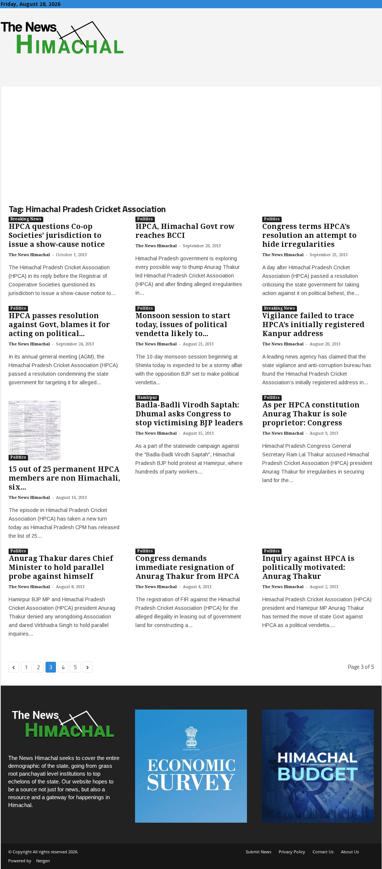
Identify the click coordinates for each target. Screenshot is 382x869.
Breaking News (25, 219)
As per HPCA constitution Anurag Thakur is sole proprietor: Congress (311, 414)
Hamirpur (147, 397)
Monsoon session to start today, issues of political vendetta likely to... (183, 324)
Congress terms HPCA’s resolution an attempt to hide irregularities (309, 235)
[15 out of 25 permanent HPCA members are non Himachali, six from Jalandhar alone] (64, 430)
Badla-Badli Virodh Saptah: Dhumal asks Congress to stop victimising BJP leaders (189, 414)
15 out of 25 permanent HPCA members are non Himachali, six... (64, 478)
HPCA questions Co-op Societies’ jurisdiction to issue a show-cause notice (57, 235)
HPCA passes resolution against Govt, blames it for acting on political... (59, 324)
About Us (350, 851)
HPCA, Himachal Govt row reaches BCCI (184, 231)
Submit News (258, 851)
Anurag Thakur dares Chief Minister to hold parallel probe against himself (61, 567)
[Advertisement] (191, 139)
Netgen (43, 860)
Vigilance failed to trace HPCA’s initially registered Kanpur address (313, 324)
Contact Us (323, 851)
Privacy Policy (292, 851)
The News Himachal (29, 254)
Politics (145, 219)
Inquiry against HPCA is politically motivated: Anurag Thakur (308, 567)
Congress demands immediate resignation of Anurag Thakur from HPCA (187, 567)
